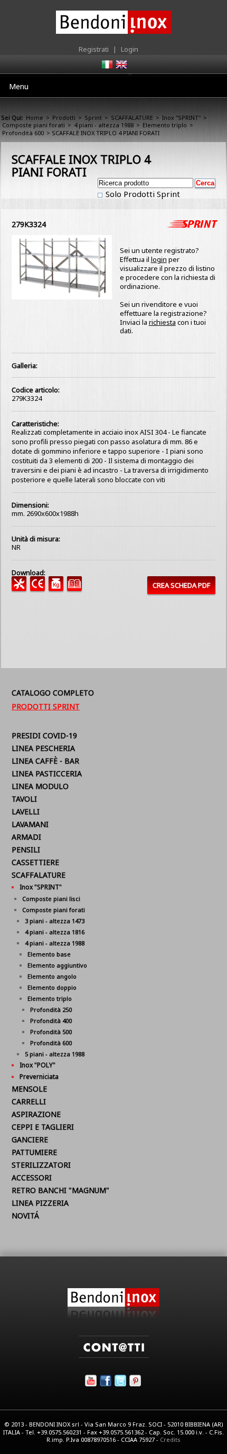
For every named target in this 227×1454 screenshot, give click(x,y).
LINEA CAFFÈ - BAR (45, 761)
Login (129, 49)
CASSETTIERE (35, 862)
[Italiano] (106, 67)
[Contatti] (114, 1355)
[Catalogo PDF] (76, 588)
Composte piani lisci (51, 899)
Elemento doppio (52, 987)
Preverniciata (39, 1076)
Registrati (94, 49)
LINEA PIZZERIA (40, 1203)
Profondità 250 (51, 1010)
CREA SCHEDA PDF (181, 585)
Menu (19, 86)
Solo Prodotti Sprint (141, 194)
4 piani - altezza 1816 (54, 932)
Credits (170, 1439)
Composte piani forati (33, 125)
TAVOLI (24, 799)
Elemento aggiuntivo (57, 965)
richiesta (162, 322)
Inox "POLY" (37, 1065)
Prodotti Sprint (46, 706)
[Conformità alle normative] (39, 588)
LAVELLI (26, 811)
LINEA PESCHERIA (43, 748)
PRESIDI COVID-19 (44, 735)
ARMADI (26, 837)
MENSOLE (29, 1089)
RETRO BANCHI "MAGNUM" (60, 1190)
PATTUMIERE (34, 1152)
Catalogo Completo (53, 693)
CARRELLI (29, 1101)
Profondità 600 (23, 133)
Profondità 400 (51, 1021)
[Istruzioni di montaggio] (21, 588)
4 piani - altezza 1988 (104, 125)
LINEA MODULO (40, 786)
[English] (121, 67)
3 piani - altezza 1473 (54, 921)
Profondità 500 (51, 1032)
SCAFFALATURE (132, 117)
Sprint (93, 117)
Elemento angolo (52, 976)
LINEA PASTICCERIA (47, 773)
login (159, 259)
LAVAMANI (30, 824)
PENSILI (26, 850)
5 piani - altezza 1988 (54, 1054)
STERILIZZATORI (41, 1165)
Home (34, 117)
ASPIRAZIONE (36, 1114)
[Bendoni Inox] (113, 1316)
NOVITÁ (25, 1216)
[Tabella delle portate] (58, 588)
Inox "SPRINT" (181, 117)
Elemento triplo (165, 125)
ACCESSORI (32, 1177)
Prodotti (63, 117)
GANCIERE (30, 1139)
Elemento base (49, 954)
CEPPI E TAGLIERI (43, 1127)
